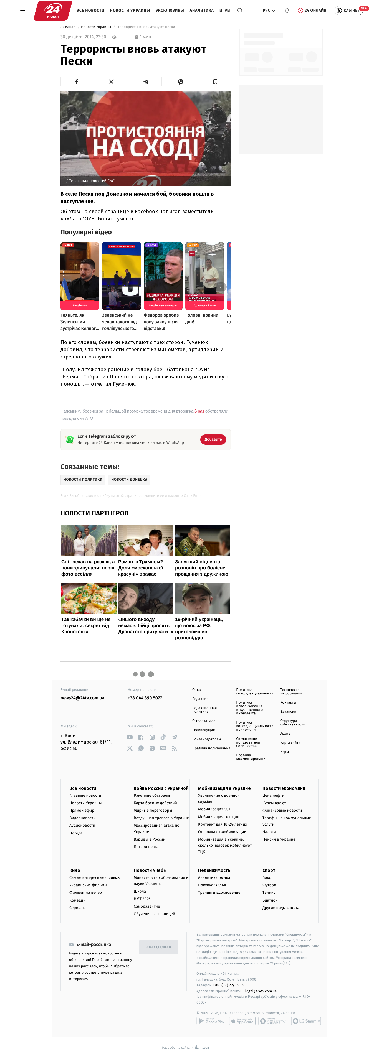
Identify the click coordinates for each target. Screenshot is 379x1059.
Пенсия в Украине (278, 839)
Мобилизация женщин (218, 816)
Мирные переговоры (153, 810)
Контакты (288, 702)
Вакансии (288, 712)
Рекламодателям (206, 739)
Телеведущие (203, 730)
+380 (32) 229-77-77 (228, 985)
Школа (140, 891)
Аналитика (202, 10)
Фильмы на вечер (85, 892)
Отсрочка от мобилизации (222, 831)
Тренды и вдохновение (219, 892)
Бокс (266, 877)
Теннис (269, 892)
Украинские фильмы (88, 885)
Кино (74, 870)
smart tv (273, 1021)
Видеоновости (82, 818)
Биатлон (270, 900)
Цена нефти (273, 795)
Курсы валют (274, 803)
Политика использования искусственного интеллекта (249, 708)
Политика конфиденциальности (254, 691)
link (130, 737)
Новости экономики (283, 788)
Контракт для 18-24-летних (222, 824)
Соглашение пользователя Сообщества (248, 742)
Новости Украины (130, 10)
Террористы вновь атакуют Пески (146, 27)
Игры (225, 10)
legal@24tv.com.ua (261, 991)
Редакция (200, 699)
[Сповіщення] (287, 10)
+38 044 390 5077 (145, 698)
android (211, 1021)
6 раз (199, 411)
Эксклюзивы (170, 10)
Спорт (268, 870)
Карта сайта (290, 743)
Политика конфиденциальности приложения (254, 726)
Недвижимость (214, 870)
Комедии (77, 900)
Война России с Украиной (161, 788)
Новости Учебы (150, 870)
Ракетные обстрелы (152, 795)
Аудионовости (82, 825)
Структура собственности (292, 722)
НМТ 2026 (142, 899)
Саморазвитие (147, 906)
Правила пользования (211, 748)
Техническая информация (291, 691)
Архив (285, 733)
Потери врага (146, 846)
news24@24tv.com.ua (82, 698)
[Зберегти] (215, 81)
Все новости (91, 10)
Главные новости (85, 795)
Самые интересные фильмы (94, 877)
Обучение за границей (154, 914)
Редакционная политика (204, 710)
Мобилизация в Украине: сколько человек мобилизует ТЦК (225, 845)
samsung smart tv (306, 1021)
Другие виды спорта (280, 907)
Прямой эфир (81, 810)
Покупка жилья (212, 885)
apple (242, 1021)
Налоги (269, 831)
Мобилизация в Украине (224, 788)
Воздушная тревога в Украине (161, 818)
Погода (75, 833)
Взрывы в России (149, 839)
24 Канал (68, 27)
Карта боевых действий (155, 803)
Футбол (269, 885)
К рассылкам (159, 947)
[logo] (53, 10)
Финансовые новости (282, 810)
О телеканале (203, 721)
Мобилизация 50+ (214, 809)
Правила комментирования (251, 757)
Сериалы (77, 907)
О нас (196, 690)
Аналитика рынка (214, 877)
